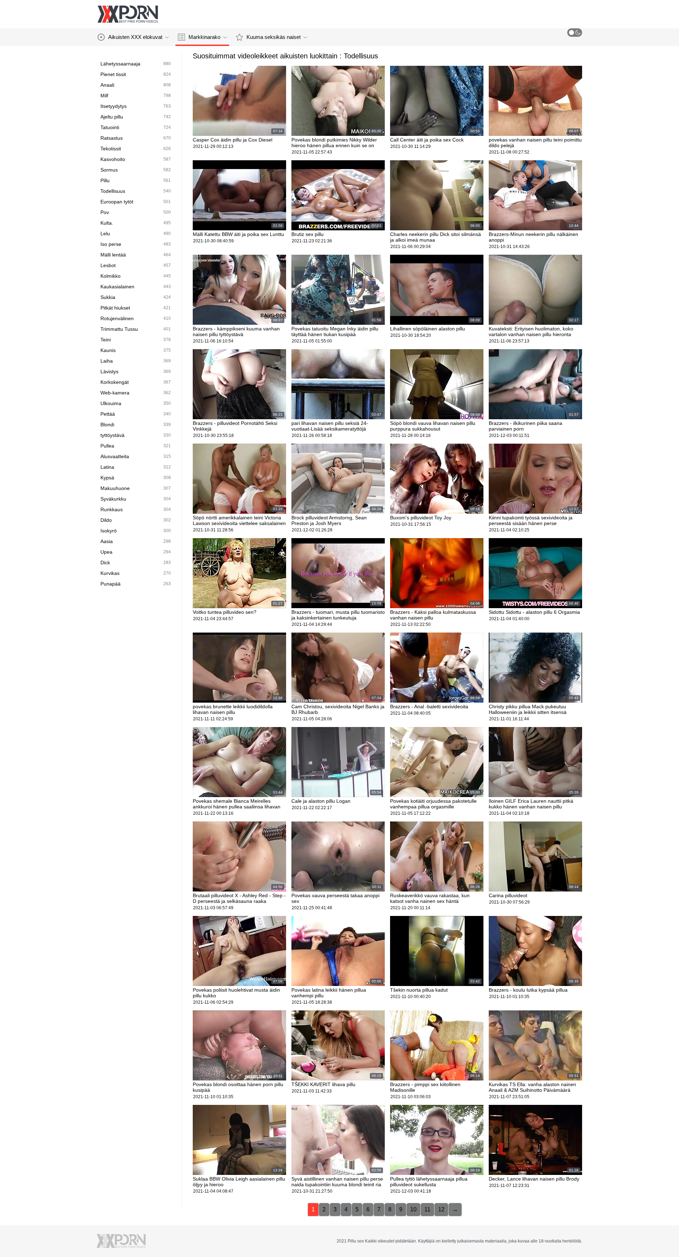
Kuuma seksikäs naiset (273, 37)
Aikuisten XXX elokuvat (135, 37)
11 (427, 1209)
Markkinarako (204, 37)
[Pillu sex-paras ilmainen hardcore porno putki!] (127, 14)
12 (441, 1209)
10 (413, 1209)
